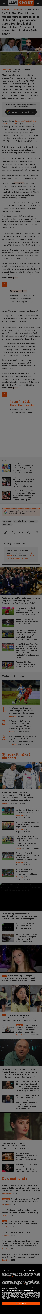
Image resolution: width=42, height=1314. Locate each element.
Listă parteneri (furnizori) (6, 1299)
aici (24, 1283)
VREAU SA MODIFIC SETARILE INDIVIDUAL (21, 1308)
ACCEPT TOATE (21, 1303)
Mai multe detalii (10, 1276)
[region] (21, 1289)
